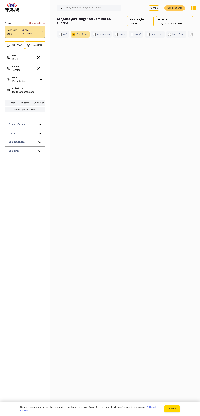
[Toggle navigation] (193, 8)
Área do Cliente (174, 8)
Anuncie (154, 8)
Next (191, 34)
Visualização (136, 19)
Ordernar (163, 19)
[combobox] (28, 59)
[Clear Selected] (38, 57)
